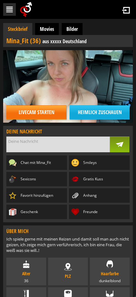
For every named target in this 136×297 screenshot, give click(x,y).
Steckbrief (18, 29)
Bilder (72, 29)
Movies (47, 29)
